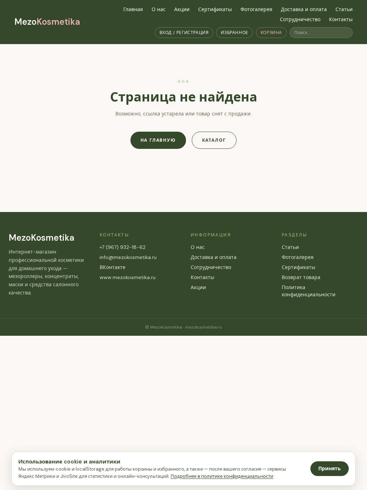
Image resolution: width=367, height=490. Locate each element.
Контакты (341, 19)
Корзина (271, 33)
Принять (329, 468)
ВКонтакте (112, 267)
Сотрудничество (300, 19)
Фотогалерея (256, 9)
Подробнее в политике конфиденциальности (222, 476)
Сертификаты (215, 9)
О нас (159, 9)
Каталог (214, 140)
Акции (182, 9)
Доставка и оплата (304, 9)
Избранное (234, 33)
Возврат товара (301, 277)
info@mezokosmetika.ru (128, 257)
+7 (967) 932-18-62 (123, 247)
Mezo (47, 21)
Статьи (344, 9)
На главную (158, 140)
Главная (133, 9)
